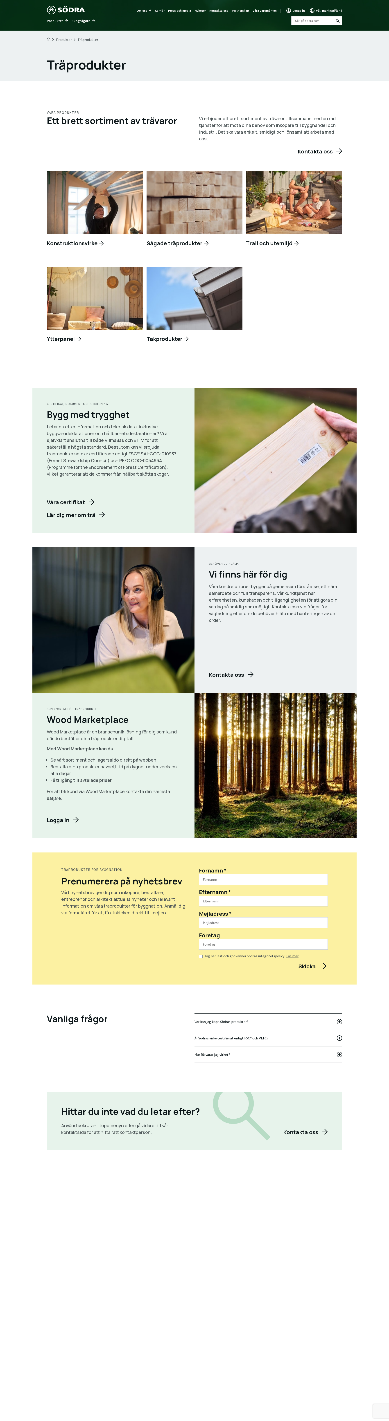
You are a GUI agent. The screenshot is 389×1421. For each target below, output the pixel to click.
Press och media (179, 11)
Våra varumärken (265, 11)
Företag (209, 935)
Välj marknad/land (329, 11)
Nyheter (200, 11)
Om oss (142, 11)
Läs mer (292, 956)
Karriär (160, 11)
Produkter (55, 20)
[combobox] (316, 20)
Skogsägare (81, 20)
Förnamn (212, 870)
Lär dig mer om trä (71, 515)
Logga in (299, 11)
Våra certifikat (66, 502)
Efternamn (215, 892)
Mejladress (215, 913)
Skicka (307, 966)
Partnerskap (240, 11)
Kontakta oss (218, 11)
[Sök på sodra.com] (337, 20)
